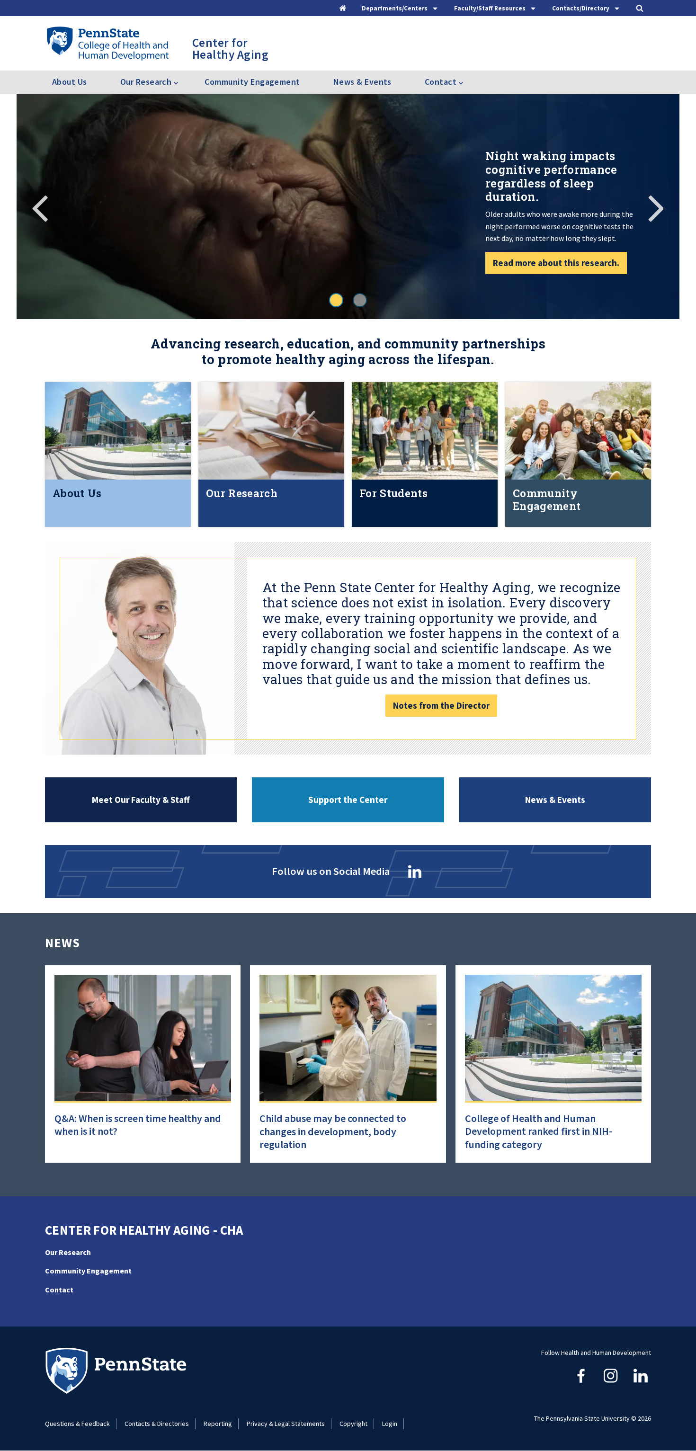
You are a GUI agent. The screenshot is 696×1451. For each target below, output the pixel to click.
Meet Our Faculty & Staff (141, 799)
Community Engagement (252, 81)
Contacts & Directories (157, 1423)
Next (656, 207)
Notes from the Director (441, 705)
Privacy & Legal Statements (286, 1423)
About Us (69, 81)
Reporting (218, 1423)
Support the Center (347, 799)
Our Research (68, 1252)
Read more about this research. (556, 262)
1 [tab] (336, 300)
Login (389, 1423)
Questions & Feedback (77, 1423)
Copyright (353, 1423)
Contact (59, 1289)
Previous (40, 207)
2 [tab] (360, 300)
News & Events (362, 81)
